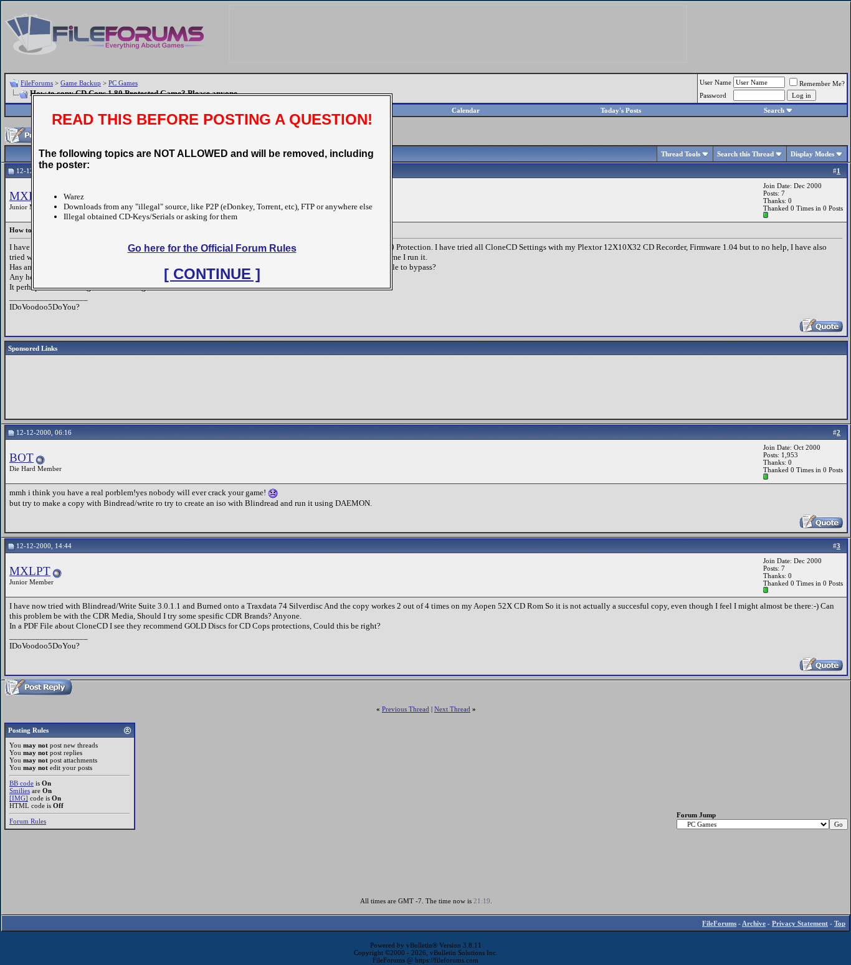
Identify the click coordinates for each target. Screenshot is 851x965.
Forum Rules (27, 821)
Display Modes (812, 154)
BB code (21, 783)
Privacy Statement (800, 923)
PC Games (123, 83)
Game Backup (80, 83)
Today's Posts (621, 110)
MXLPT (29, 195)
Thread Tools (680, 154)
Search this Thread (745, 154)
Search (774, 110)
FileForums (37, 83)
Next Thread (452, 709)
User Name (715, 82)
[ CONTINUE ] (212, 273)
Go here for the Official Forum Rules (212, 248)
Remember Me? (822, 83)
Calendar (466, 110)
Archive (754, 923)
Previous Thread (405, 709)
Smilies (19, 790)
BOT (21, 457)
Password (713, 95)
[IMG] (18, 798)
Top (839, 923)
